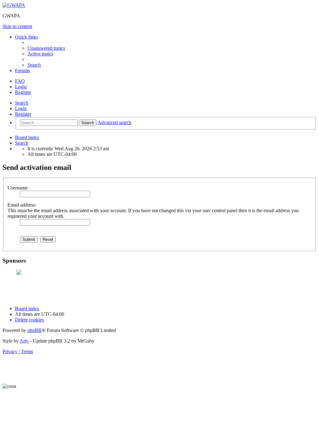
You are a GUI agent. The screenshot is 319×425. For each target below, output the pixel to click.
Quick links (26, 37)
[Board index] (13, 5)
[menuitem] (46, 48)
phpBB (34, 330)
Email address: (21, 205)
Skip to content (17, 26)
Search (21, 102)
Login (21, 108)
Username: (18, 187)
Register (23, 114)
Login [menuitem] (21, 86)
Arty (24, 340)
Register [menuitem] (23, 92)
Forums (22, 70)
